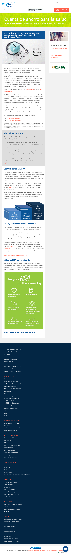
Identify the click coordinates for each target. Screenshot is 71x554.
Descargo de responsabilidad (42, 550)
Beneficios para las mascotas (11, 455)
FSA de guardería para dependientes (13, 428)
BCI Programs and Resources (11, 398)
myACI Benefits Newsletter (11, 524)
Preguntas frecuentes (9, 531)
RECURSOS (6, 516)
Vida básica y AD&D (9, 438)
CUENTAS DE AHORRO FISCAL (11, 420)
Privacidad (30, 550)
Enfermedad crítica (9, 447)
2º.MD (5, 393)
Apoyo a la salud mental (10, 386)
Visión (5, 415)
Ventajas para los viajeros (57, 60)
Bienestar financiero (9, 472)
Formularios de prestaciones (11, 538)
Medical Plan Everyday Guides (11, 521)
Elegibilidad (7, 354)
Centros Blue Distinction (12, 403)
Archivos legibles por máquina (11, 541)
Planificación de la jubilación (11, 470)
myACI (6, 163)
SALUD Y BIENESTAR (9, 376)
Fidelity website (30, 89)
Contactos (6, 529)
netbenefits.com (9, 248)
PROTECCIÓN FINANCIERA (11, 435)
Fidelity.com (13, 246)
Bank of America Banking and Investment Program (17, 474)
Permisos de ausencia (9, 497)
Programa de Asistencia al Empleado (13, 504)
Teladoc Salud (7, 391)
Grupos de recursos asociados (12, 509)
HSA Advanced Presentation (14, 120)
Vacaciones (7, 487)
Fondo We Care (8, 511)
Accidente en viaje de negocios (12, 445)
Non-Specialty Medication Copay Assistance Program (20, 383)
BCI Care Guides (10, 401)
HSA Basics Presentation (13, 118)
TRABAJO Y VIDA (8, 502)
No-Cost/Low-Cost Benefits (11, 352)
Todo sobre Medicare (9, 410)
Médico (5, 379)
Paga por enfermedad (9, 489)
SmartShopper (10, 402)
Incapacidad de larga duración (11, 494)
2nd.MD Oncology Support (10, 396)
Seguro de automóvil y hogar (11, 457)
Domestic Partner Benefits (10, 359)
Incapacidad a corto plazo (10, 492)
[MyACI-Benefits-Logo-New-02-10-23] (8, 1)
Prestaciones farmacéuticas (11, 381)
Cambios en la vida (8, 361)
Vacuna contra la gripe (9, 406)
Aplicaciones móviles (9, 526)
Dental (5, 413)
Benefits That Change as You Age (12, 366)
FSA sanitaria (54, 52)
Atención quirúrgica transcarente (12, 388)
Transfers (6, 364)
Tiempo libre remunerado (10, 482)
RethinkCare (7, 506)
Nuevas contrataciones (10, 356)
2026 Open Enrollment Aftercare (12, 349)
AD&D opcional (7, 443)
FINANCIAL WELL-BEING (10, 462)
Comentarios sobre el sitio (57, 550)
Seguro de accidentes (9, 450)
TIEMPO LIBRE (7, 479)
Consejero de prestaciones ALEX (12, 371)
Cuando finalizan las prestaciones (12, 369)
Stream (5, 465)
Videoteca (6, 534)
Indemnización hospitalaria (11, 452)
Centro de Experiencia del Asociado (13, 519)
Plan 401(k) (7, 467)
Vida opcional (7, 440)
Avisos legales (7, 536)
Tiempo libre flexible (9, 484)
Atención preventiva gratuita (11, 408)
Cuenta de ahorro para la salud (59, 48)
